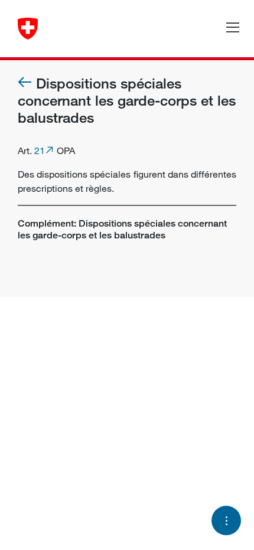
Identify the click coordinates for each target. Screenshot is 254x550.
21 (39, 150)
